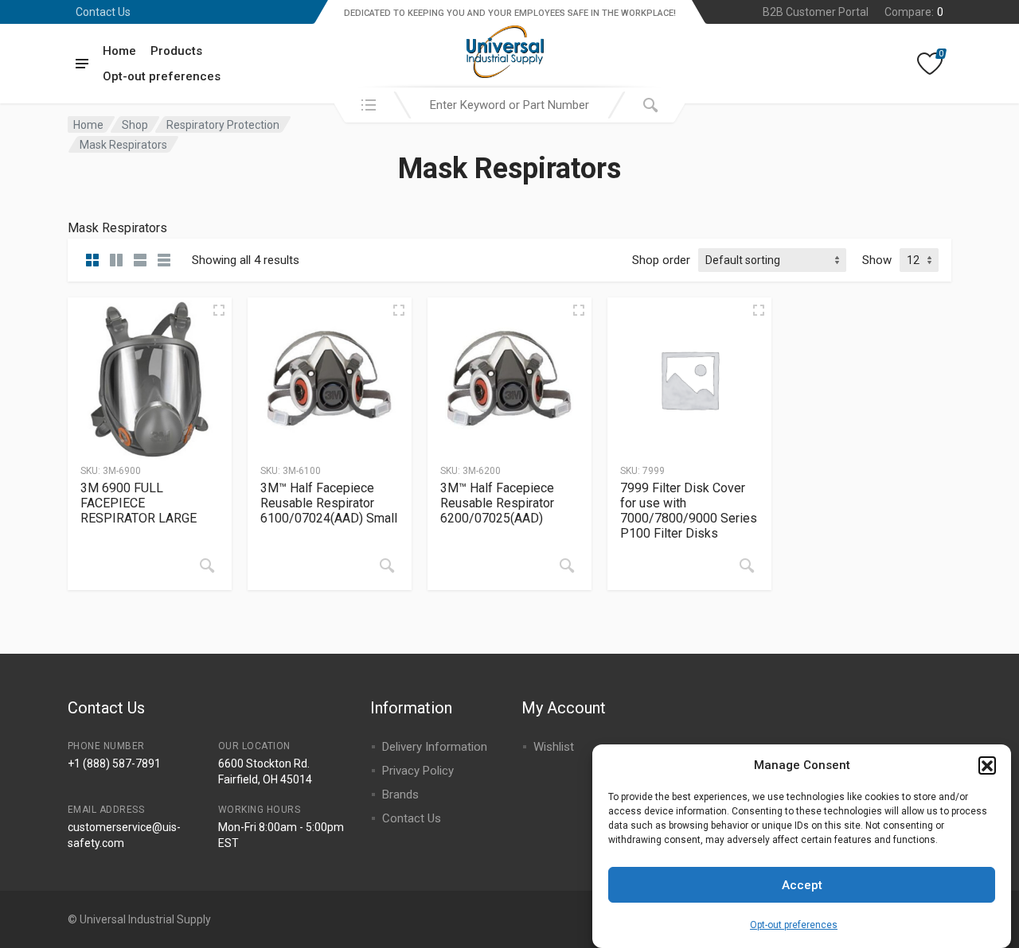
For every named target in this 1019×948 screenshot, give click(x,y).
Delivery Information (434, 747)
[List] (140, 260)
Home (119, 51)
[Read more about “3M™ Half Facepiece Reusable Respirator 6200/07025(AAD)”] (566, 565)
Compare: (913, 12)
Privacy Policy (418, 770)
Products (176, 51)
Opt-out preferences (793, 924)
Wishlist (553, 747)
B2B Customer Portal (816, 12)
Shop (135, 124)
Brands (400, 794)
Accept (802, 885)
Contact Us (103, 12)
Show (877, 260)
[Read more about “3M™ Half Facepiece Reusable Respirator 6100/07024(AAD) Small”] (387, 565)
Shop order (661, 260)
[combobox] (509, 105)
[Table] (164, 260)
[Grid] (92, 260)
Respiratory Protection (222, 124)
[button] (987, 765)
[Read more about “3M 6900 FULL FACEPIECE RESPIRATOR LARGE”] (207, 565)
